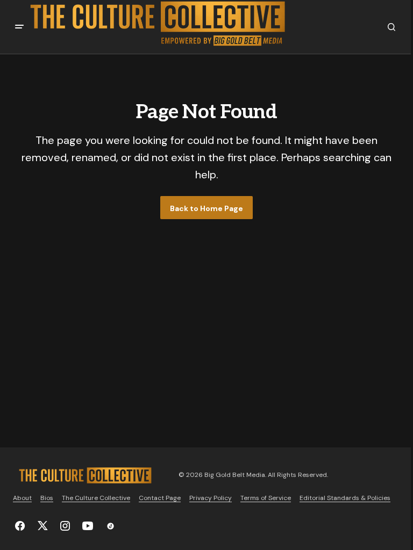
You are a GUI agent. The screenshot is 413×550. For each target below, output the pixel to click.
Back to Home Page (206, 208)
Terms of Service (265, 498)
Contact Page (160, 498)
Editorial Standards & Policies (345, 498)
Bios (46, 498)
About (22, 498)
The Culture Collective (96, 498)
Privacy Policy (210, 498)
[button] (19, 26)
